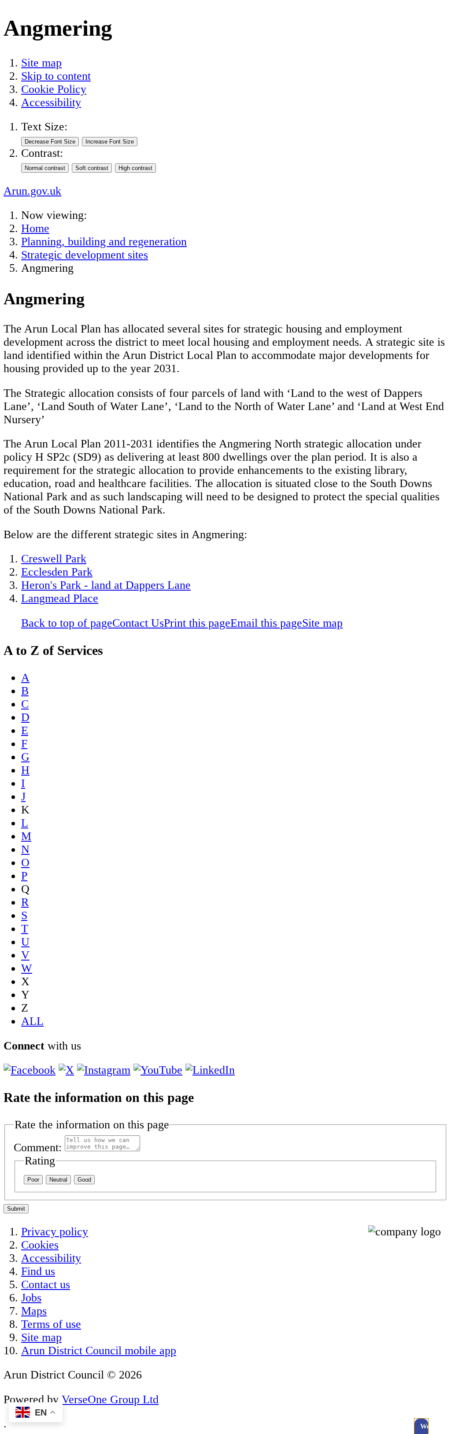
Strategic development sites (84, 254)
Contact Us (138, 623)
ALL (32, 1021)
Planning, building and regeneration (104, 241)
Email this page (266, 623)
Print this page (197, 623)
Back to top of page (66, 623)
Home (35, 228)
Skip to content (56, 76)
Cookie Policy (53, 89)
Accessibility (51, 102)
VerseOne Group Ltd (110, 1399)
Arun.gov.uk (32, 191)
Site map (41, 62)
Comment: (38, 1147)
